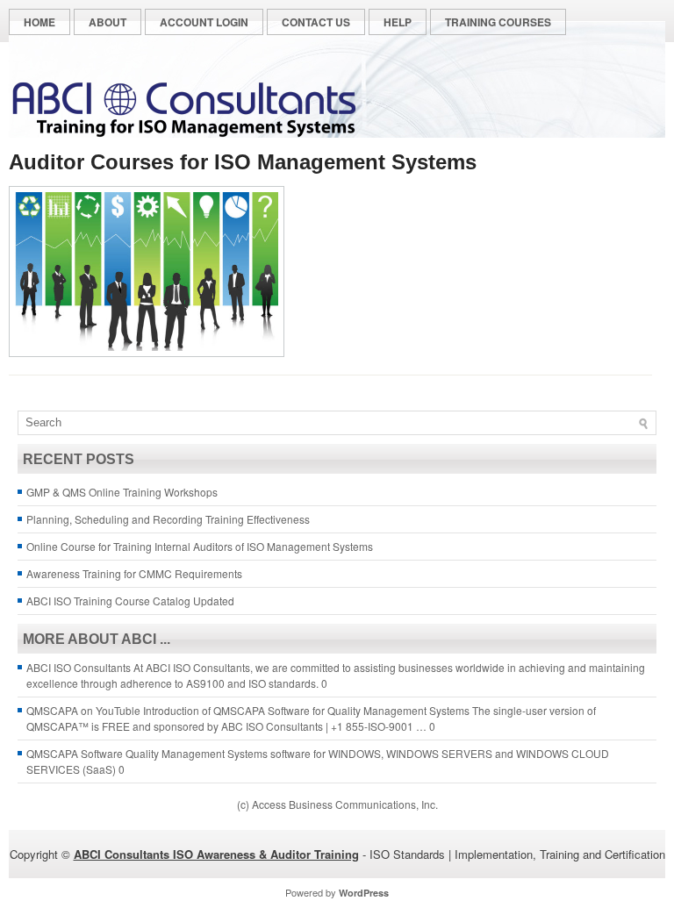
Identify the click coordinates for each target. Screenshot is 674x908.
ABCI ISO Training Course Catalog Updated (130, 600)
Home (39, 22)
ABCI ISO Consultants (78, 667)
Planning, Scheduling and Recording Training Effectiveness (168, 518)
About (107, 22)
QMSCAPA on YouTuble (83, 710)
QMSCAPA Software (74, 753)
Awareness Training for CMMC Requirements (134, 573)
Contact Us (316, 22)
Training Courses (498, 22)
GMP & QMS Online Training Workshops (122, 491)
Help (398, 22)
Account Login (204, 22)
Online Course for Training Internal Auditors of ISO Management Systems (199, 546)
